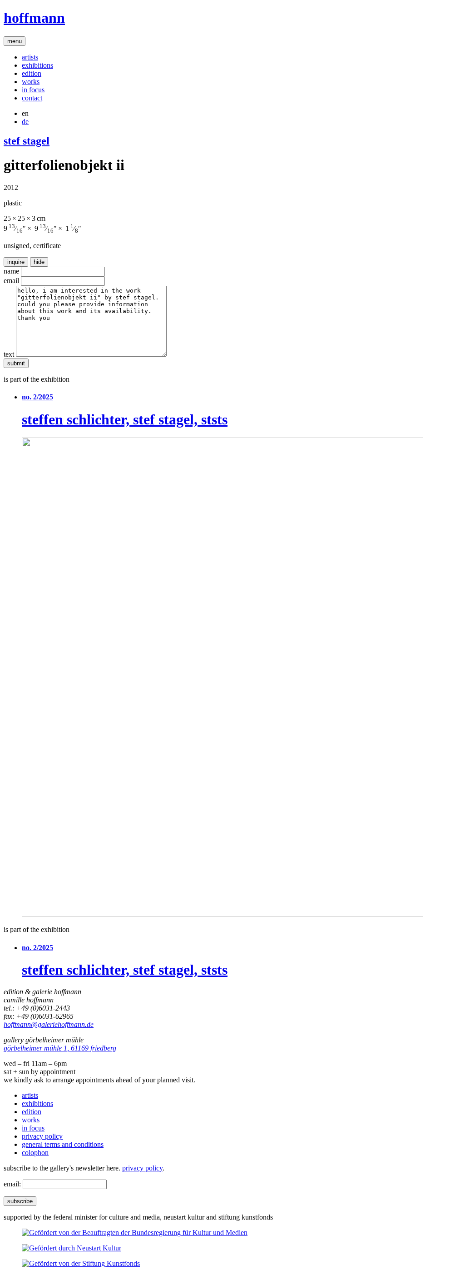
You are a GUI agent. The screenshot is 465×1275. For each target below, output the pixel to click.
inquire (16, 262)
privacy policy (42, 1136)
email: (12, 1184)
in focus (33, 90)
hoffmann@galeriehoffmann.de (49, 1024)
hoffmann (34, 18)
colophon (35, 1152)
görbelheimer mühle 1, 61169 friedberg (60, 1048)
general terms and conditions (63, 1144)
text (9, 354)
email (11, 280)
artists (30, 57)
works (31, 81)
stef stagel (26, 141)
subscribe (20, 1201)
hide (39, 262)
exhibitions (37, 65)
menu (14, 41)
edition (31, 73)
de (25, 121)
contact (32, 98)
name (11, 271)
